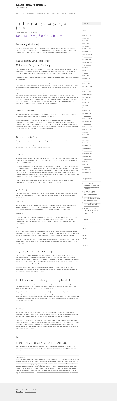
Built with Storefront (30, 392)
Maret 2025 (87, 78)
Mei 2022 (86, 161)
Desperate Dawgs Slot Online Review (39, 36)
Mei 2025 (86, 73)
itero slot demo (32, 365)
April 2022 (86, 164)
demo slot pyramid (52, 363)
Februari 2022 (87, 169)
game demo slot (24, 365)
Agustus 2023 (87, 129)
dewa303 (84, 238)
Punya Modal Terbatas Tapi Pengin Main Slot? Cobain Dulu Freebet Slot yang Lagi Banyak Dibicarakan (91, 186)
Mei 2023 (86, 137)
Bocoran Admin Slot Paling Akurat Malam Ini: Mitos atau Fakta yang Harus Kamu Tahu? (91, 193)
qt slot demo (49, 366)
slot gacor (85, 235)
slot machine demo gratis (37, 370)
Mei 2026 (86, 41)
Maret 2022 (87, 167)
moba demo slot (56, 365)
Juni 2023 (86, 135)
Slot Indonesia (20, 13)
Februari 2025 (87, 81)
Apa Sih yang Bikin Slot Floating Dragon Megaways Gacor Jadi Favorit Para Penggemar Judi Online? (92, 211)
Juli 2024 (86, 100)
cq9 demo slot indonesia (36, 361)
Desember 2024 (88, 86)
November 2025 (88, 57)
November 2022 (88, 153)
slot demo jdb (51, 368)
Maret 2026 (87, 46)
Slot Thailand (30, 13)
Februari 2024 (87, 113)
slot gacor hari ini (86, 232)
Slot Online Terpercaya (43, 13)
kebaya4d (84, 225)
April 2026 (86, 43)
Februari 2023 (87, 145)
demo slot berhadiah (67, 361)
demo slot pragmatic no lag (40, 363)
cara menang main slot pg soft (40, 359)
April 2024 (86, 108)
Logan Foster (33, 32)
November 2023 (88, 121)
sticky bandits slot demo (62, 372)
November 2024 (88, 89)
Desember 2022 (88, 151)
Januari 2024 (87, 116)
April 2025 (86, 75)
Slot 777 (23, 357)
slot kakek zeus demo (25, 370)
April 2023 (86, 140)
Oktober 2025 (87, 59)
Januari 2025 (87, 83)
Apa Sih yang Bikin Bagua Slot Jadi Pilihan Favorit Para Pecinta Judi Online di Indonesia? (92, 198)
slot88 (84, 228)
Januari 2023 (87, 148)
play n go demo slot (40, 366)
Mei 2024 (86, 105)
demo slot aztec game (55, 361)
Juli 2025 (86, 67)
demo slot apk (46, 361)
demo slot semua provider (64, 363)
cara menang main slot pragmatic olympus (59, 359)
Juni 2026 (86, 38)
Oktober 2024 (87, 91)
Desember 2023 (88, 118)
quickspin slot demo (58, 366)
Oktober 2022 (87, 156)
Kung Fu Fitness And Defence (31, 4)
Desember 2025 (88, 54)
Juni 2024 (86, 102)
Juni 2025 (86, 70)
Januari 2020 (87, 172)
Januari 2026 (87, 51)
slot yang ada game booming (28, 372)
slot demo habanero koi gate (40, 368)
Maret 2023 (87, 143)
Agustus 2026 (87, 35)
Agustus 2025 (87, 65)
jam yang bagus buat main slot (44, 365)
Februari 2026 (87, 49)
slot (83, 242)
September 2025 (88, 62)
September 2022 (88, 159)
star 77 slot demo (51, 372)
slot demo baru (28, 368)
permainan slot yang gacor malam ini (25, 366)
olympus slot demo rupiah (67, 365)
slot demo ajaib (20, 368)
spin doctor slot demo (41, 372)
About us (64, 13)
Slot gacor (85, 245)
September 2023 (88, 126)
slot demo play (67, 368)
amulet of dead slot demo (25, 359)
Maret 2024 (87, 110)
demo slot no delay (28, 363)
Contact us (72, 13)
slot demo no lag (59, 368)
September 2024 (88, 94)
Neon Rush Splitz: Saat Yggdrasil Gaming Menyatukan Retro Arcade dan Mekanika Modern (92, 204)
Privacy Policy (55, 13)
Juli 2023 (86, 132)
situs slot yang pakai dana (70, 366)
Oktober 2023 (87, 124)
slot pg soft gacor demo (50, 370)
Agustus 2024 (87, 97)
